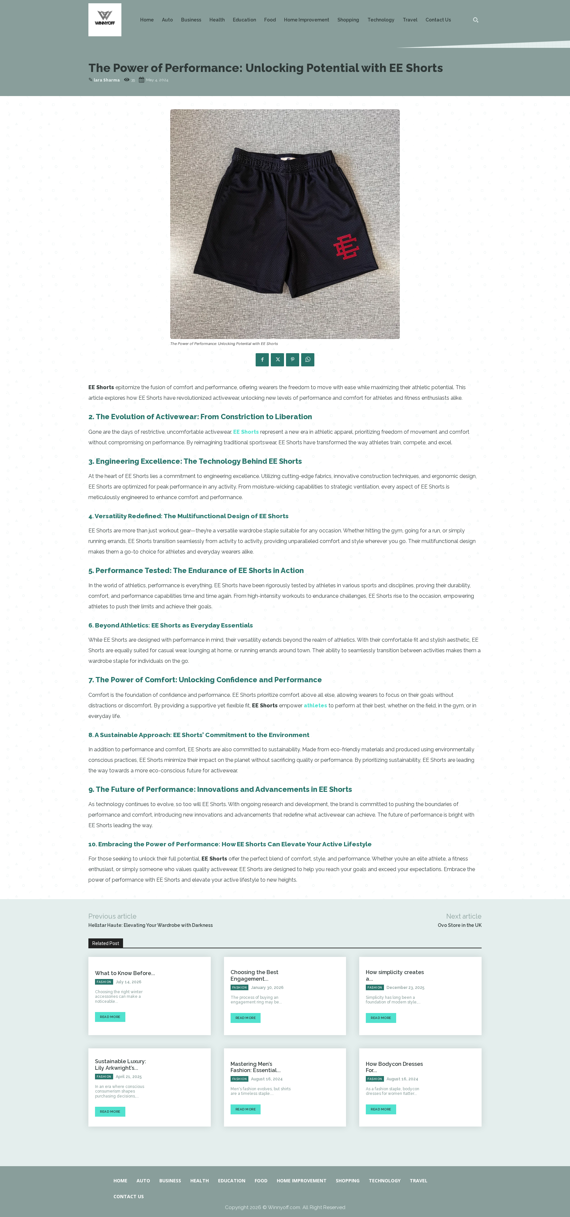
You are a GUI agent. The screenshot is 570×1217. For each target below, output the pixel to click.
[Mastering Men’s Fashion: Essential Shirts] (321, 1087)
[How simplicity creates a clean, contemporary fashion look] (457, 996)
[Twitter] (277, 359)
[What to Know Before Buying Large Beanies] (186, 996)
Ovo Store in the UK (460, 925)
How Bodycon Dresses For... (394, 1067)
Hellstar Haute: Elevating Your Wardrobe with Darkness (150, 925)
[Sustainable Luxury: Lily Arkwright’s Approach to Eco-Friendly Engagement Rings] (186, 1087)
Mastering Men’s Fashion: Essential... (256, 1067)
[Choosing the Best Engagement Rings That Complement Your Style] (321, 996)
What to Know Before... (125, 973)
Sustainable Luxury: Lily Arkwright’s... (120, 1064)
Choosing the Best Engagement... (254, 975)
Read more (110, 1017)
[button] (476, 20)
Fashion (104, 982)
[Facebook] (262, 359)
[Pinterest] (292, 359)
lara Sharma (107, 80)
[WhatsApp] (307, 359)
